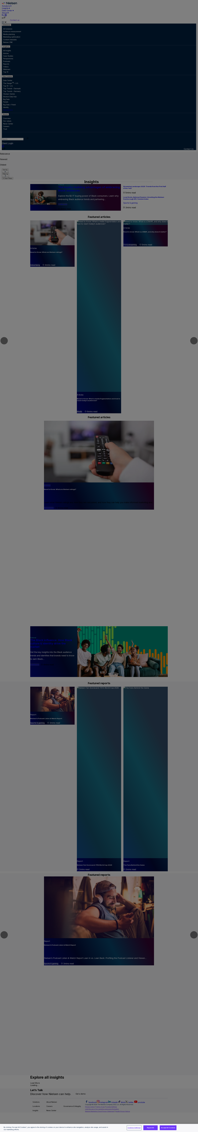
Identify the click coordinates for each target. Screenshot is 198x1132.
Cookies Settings (134, 1128)
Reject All (150, 1128)
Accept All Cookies (168, 1128)
